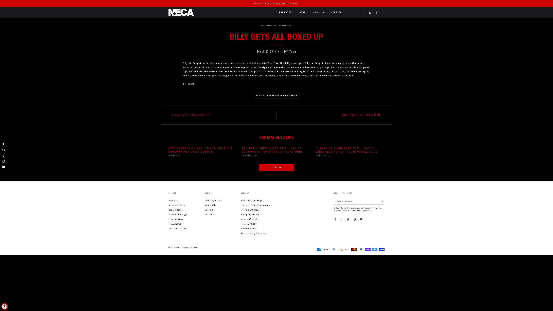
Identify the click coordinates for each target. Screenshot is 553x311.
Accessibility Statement (254, 233)
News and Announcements (279, 26)
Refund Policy (248, 228)
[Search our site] (362, 12)
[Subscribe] (383, 201)
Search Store (175, 209)
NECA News (174, 223)
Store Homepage (177, 214)
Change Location (177, 228)
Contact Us (211, 214)
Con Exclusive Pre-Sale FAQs (256, 205)
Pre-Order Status (250, 209)
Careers (209, 209)
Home (263, 26)
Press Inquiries (213, 200)
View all (276, 167)
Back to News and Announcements (278, 96)
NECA (178, 247)
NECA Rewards (176, 205)
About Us (173, 200)
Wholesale (210, 205)
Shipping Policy (250, 214)
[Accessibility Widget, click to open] (4, 306)
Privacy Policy (248, 223)
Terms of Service (250, 219)
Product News (176, 219)
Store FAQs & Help (251, 200)
